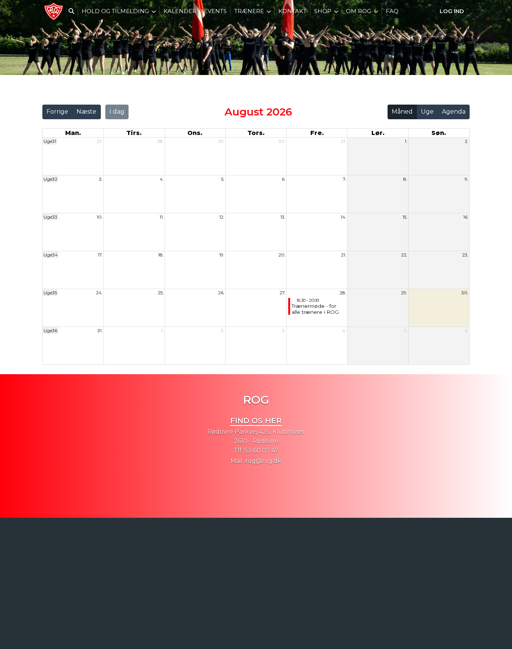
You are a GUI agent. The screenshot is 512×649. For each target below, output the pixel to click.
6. (284, 179)
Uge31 (49, 141)
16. (466, 217)
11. (162, 217)
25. (161, 292)
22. (404, 255)
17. (100, 255)
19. (222, 255)
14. (343, 217)
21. (343, 255)
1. (406, 141)
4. (162, 179)
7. (344, 179)
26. (221, 292)
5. (223, 179)
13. (283, 217)
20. (282, 255)
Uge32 (50, 179)
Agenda (454, 111)
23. (465, 255)
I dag (116, 111)
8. (405, 179)
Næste (86, 111)
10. (100, 217)
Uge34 (50, 255)
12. (222, 217)
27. (100, 141)
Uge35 (50, 292)
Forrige (57, 111)
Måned (402, 111)
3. (101, 179)
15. (405, 217)
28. (160, 141)
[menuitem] (53, 11)
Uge (427, 111)
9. (467, 179)
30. (282, 141)
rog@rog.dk (263, 461)
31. (343, 141)
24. (99, 292)
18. (161, 255)
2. (467, 141)
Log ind (452, 11)
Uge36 (50, 330)
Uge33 (50, 217)
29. (221, 141)
